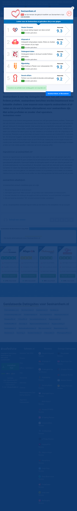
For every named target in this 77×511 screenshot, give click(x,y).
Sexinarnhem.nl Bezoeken (58, 94)
